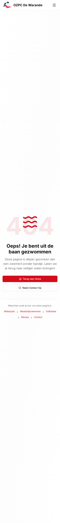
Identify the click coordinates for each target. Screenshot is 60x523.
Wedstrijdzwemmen (30, 311)
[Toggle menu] (54, 5)
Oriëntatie (51, 311)
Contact (38, 317)
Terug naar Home (32, 278)
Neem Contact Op (31, 287)
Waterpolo (9, 311)
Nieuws (25, 317)
